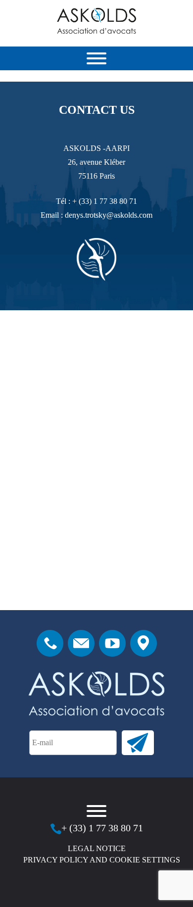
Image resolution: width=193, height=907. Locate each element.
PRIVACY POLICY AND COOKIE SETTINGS (101, 860)
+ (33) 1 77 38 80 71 (104, 201)
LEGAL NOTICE (97, 848)
